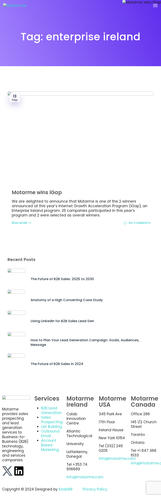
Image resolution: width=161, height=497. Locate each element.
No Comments (139, 223)
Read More (20, 223)
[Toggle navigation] (155, 5)
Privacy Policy (95, 489)
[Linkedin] (19, 471)
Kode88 (66, 489)
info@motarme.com (84, 477)
